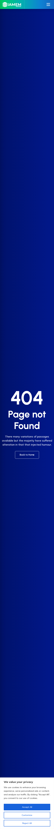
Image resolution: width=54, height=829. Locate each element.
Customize (27, 815)
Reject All (27, 823)
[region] (27, 803)
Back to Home (27, 454)
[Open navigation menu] (48, 4)
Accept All (27, 807)
